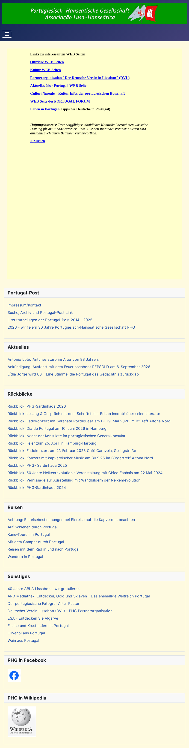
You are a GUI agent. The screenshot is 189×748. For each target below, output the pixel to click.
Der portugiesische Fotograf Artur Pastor (44, 603)
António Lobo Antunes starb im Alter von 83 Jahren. (53, 359)
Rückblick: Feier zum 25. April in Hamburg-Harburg (52, 443)
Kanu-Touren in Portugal (29, 534)
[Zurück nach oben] (181, 739)
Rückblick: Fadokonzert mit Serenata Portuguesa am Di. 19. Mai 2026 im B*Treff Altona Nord (89, 421)
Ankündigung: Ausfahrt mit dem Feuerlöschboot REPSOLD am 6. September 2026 (79, 366)
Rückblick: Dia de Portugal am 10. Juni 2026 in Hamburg (57, 428)
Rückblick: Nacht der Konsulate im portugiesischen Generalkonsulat (66, 435)
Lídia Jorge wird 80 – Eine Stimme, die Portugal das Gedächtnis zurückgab (73, 374)
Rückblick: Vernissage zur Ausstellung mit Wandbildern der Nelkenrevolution (74, 480)
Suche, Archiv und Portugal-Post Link (40, 312)
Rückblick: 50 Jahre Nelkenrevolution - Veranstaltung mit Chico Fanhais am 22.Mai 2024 (85, 472)
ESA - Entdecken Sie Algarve (33, 618)
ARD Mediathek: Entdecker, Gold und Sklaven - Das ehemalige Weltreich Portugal (79, 596)
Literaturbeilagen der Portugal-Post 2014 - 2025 (50, 320)
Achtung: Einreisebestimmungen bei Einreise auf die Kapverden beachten (71, 519)
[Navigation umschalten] (7, 34)
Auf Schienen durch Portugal (33, 527)
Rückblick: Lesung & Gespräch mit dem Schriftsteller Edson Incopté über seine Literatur (84, 413)
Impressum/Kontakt (24, 305)
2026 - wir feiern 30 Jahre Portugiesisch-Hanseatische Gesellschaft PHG (71, 327)
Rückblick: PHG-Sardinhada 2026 (37, 406)
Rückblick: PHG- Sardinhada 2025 (37, 465)
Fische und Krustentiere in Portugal (38, 625)
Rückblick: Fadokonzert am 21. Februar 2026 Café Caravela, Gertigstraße (72, 450)
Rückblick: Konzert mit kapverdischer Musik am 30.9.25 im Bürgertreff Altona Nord (80, 458)
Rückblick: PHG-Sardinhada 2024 (37, 487)
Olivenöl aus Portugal (26, 633)
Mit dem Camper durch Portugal (36, 541)
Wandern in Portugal (25, 556)
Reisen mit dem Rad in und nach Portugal (44, 549)
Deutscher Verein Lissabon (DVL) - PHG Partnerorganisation (60, 611)
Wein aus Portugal (23, 640)
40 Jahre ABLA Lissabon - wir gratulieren (44, 588)
